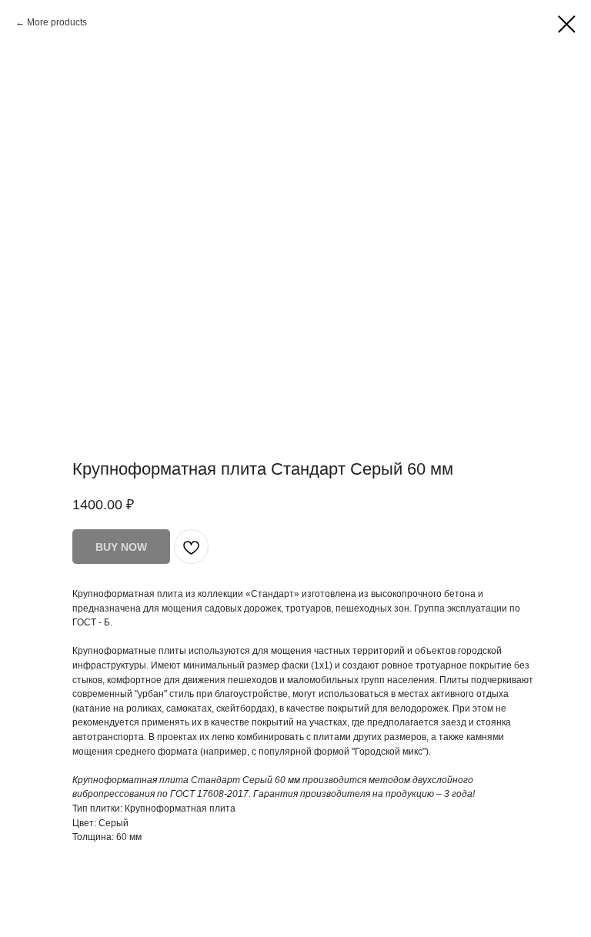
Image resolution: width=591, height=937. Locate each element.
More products (57, 22)
